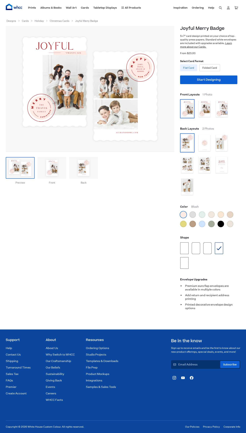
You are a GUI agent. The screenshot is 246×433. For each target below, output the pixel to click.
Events (50, 387)
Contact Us (13, 354)
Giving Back (54, 380)
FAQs (9, 380)
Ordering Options (97, 348)
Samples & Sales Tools (101, 387)
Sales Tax (12, 374)
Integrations (94, 380)
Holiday (39, 20)
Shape (184, 237)
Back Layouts (197, 128)
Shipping (12, 361)
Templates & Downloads (102, 361)
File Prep (92, 367)
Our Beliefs (53, 367)
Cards (25, 20)
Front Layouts (196, 94)
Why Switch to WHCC (60, 354)
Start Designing (209, 80)
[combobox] (220, 8)
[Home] (14, 7)
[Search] (220, 8)
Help (9, 348)
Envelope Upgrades (193, 279)
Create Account (16, 393)
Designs (11, 20)
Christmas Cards (59, 20)
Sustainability (55, 374)
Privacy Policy (211, 426)
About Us (52, 348)
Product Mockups (97, 374)
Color (189, 206)
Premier (11, 387)
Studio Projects (96, 354)
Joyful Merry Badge (86, 20)
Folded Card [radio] (209, 67)
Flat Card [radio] (188, 67)
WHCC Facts (54, 400)
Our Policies (192, 426)
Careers (51, 393)
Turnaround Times (18, 367)
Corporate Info (231, 426)
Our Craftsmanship (58, 361)
